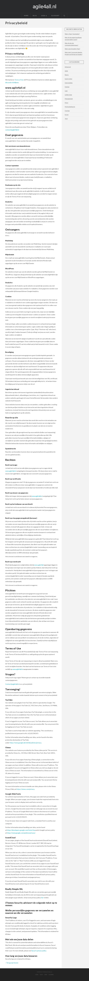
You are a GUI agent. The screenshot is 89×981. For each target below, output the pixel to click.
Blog (41, 974)
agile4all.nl (44, 6)
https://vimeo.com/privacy (25, 789)
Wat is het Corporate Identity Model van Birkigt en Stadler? (73, 53)
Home (36, 974)
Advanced (68, 67)
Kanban (67, 87)
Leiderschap (68, 94)
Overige (67, 111)
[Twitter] (43, 977)
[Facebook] (40, 977)
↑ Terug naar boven (11, 963)
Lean (66, 91)
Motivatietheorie (70, 107)
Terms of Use (19, 80)
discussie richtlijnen (12, 82)
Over (45, 974)
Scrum (66, 114)
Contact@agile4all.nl (12, 684)
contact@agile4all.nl (12, 130)
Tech (66, 118)
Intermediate (68, 83)
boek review (68, 79)
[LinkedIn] (45, 977)
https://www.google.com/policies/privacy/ (21, 833)
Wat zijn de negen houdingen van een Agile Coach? (73, 38)
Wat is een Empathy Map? (72, 49)
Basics (67, 75)
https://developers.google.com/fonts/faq (21, 830)
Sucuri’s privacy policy (38, 951)
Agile (66, 71)
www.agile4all (38, 565)
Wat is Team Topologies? (72, 34)
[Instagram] (48, 977)
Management (69, 99)
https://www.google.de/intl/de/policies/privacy (25, 743)
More (66, 103)
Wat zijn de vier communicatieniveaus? (71, 44)
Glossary (51, 974)
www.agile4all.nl (10, 471)
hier (42, 898)
